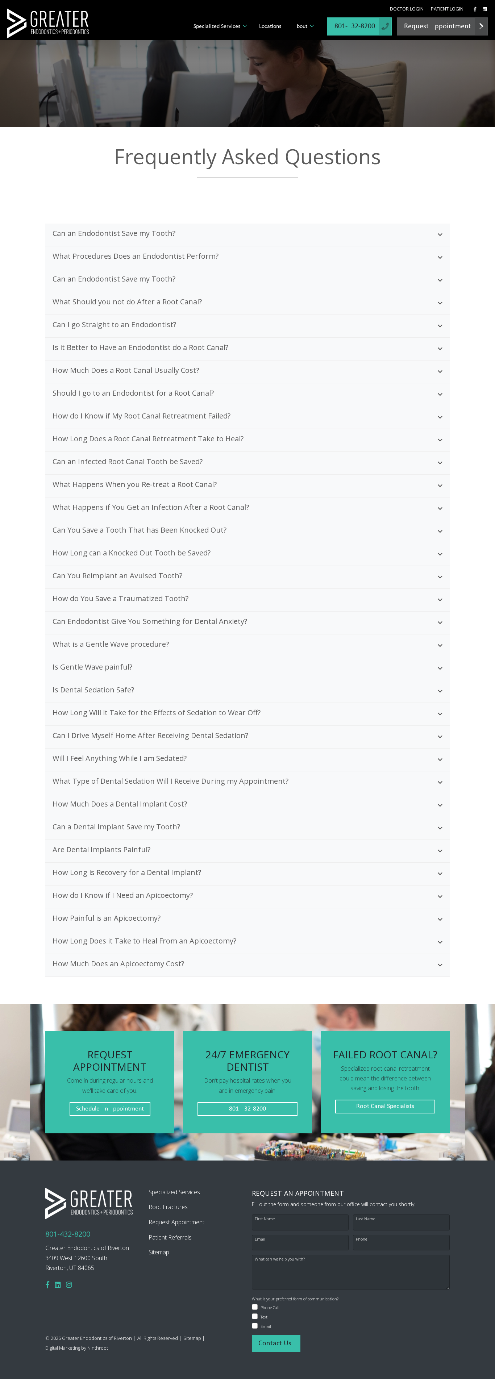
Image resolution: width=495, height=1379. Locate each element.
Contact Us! (276, 1343)
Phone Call (270, 1307)
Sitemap (159, 1252)
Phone (361, 1239)
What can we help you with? (280, 1259)
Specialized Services (217, 26)
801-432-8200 (247, 1108)
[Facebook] (47, 1285)
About (300, 26)
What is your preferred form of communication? (295, 1298)
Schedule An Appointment (110, 1108)
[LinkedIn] (58, 1285)
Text (264, 1317)
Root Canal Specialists (385, 1106)
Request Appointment (176, 1222)
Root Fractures (168, 1207)
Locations (270, 26)
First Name (265, 1218)
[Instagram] (69, 1285)
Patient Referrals (170, 1237)
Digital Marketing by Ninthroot (76, 1348)
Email (260, 1239)
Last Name (365, 1218)
